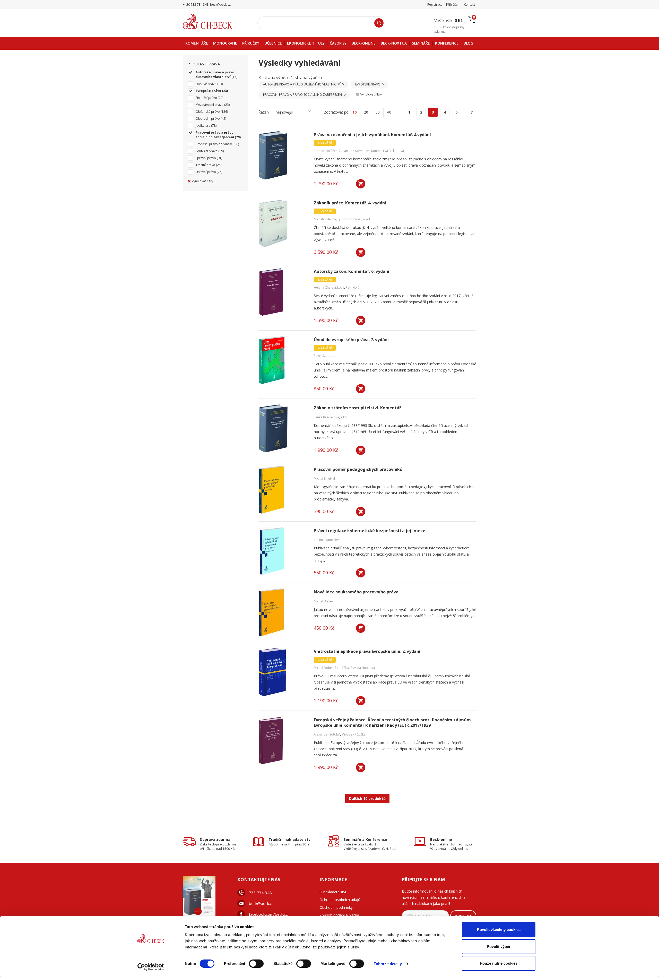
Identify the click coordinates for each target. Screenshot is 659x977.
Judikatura (203, 125)
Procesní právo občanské (214, 144)
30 (378, 112)
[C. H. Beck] (214, 21)
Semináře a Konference (365, 839)
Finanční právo (206, 98)
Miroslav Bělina (325, 219)
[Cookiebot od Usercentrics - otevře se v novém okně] (150, 967)
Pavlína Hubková (363, 667)
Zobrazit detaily (388, 964)
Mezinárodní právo (209, 104)
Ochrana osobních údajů (339, 899)
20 (366, 112)
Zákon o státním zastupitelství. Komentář (357, 408)
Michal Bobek (323, 667)
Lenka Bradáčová (326, 417)
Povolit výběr (498, 946)
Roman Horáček (325, 151)
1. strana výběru (306, 77)
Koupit (360, 183)
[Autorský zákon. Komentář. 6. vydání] (282, 291)
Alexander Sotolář (327, 734)
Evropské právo (208, 91)
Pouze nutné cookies (498, 963)
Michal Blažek (323, 601)
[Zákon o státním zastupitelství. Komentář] (282, 428)
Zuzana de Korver (352, 151)
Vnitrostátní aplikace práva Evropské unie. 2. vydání (367, 651)
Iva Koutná (373, 151)
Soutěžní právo (207, 151)
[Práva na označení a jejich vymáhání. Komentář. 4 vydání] (282, 155)
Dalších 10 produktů (367, 798)
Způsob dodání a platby (339, 915)
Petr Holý (352, 287)
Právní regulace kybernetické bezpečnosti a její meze (369, 530)
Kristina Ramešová (327, 540)
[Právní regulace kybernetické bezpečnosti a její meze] (282, 551)
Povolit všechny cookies (499, 929)
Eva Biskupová (393, 151)
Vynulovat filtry (202, 181)
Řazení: (264, 112)
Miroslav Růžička (354, 734)
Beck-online (441, 839)
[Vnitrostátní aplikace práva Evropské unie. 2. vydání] (282, 671)
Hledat (379, 23)
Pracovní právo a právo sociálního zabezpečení (215, 134)
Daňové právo (206, 84)
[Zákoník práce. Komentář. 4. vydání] (282, 223)
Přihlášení (453, 4)
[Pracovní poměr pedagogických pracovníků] (282, 489)
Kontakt (469, 4)
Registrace (435, 4)
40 (389, 112)
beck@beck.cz (261, 903)
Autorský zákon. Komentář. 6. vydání (351, 271)
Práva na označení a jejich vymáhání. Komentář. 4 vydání (372, 134)
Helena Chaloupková (329, 287)
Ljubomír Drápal (349, 219)
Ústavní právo (206, 172)
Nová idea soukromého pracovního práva (356, 592)
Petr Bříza (342, 667)
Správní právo (206, 158)
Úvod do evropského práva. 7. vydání (351, 339)
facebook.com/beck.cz (268, 914)
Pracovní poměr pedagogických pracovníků (358, 469)
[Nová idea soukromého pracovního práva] (282, 612)
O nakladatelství (332, 891)
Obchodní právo (208, 118)
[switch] (256, 963)
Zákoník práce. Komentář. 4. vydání (350, 203)
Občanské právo (208, 111)
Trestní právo (205, 165)
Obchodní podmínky (336, 907)
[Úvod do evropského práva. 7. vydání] (282, 360)
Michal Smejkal (324, 478)
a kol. (367, 219)
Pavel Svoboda (324, 355)
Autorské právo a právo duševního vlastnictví (215, 74)
